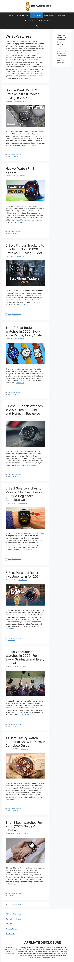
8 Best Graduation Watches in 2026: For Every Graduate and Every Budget (25, 657)
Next (18, 904)
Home (11, 15)
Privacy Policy (11, 929)
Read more (34, 145)
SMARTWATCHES (22, 15)
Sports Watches (29, 20)
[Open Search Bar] (37, 26)
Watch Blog (61, 15)
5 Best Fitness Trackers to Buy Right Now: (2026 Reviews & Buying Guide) (25, 249)
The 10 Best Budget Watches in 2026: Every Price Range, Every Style (24, 331)
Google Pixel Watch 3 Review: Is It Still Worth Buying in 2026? (22, 94)
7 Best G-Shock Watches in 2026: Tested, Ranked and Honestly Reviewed (24, 409)
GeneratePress (10, 953)
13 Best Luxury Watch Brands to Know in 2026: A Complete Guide (25, 741)
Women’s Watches (44, 20)
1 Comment (11, 561)
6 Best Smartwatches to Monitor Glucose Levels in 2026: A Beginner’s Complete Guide (24, 494)
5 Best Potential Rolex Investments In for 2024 (23, 574)
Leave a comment (13, 156)
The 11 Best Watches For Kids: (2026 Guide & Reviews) (24, 826)
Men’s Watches (49, 15)
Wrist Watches (36, 15)
